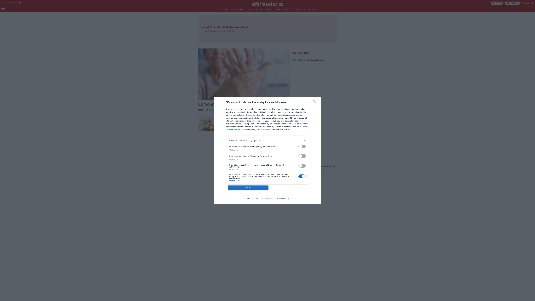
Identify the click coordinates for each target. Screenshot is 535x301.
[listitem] (267, 140)
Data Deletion (252, 198)
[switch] (302, 146)
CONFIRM (248, 188)
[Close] (315, 102)
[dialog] (267, 150)
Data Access (267, 198)
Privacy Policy (283, 198)
